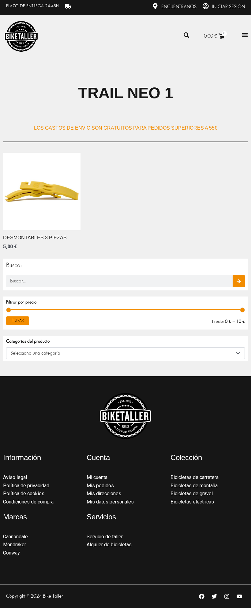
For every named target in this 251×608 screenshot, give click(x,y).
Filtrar (18, 320)
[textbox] (122, 353)
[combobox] (125, 353)
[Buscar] (239, 281)
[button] (186, 35)
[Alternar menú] (245, 35)
